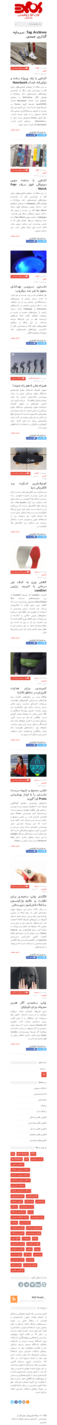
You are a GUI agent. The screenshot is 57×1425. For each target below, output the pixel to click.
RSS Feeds (37, 1297)
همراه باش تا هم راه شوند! (29, 386)
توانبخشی (42, 1100)
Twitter (41, 135)
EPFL (33, 1154)
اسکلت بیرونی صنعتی (20, 1175)
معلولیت (26, 1238)
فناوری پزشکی (17, 1233)
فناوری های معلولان (19, 993)
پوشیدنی (37, 1254)
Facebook (30, 135)
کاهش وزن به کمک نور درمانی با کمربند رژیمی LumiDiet (28, 587)
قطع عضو (15, 1238)
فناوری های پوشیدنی (19, 473)
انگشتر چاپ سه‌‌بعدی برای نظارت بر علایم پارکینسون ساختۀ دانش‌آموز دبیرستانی (28, 901)
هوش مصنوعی (18, 1244)
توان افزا (29, 1201)
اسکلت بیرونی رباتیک (20, 1170)
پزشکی (28, 1254)
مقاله (35, 1238)
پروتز (37, 1249)
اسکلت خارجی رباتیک (21, 1191)
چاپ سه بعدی (17, 1260)
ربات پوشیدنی (37, 1217)
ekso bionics (23, 1154)
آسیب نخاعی (36, 1159)
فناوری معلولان (18, 1228)
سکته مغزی (25, 1223)
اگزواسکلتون (32, 1196)
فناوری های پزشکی (19, 886)
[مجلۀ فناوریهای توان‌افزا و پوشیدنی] (28, 18)
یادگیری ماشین (17, 1270)
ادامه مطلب (15, 130)
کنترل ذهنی (16, 1265)
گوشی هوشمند (30, 1265)
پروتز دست (16, 1254)
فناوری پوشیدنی (33, 1233)
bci (13, 1154)
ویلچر (29, 1249)
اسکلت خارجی (18, 1185)
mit (26, 1159)
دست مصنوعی (26, 1207)
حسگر (14, 1207)
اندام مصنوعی (40, 1094)
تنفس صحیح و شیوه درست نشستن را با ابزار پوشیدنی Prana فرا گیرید (28, 795)
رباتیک (43, 1105)
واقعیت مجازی (17, 1249)
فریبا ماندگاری (33, 378)
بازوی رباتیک (17, 1201)
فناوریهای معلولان (34, 1228)
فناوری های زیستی (38, 1129)
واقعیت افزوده (33, 1244)
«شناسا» (37, 1361)
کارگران (30, 1260)
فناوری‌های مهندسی (19, 68)
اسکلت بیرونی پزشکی (21, 1180)
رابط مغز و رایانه (18, 1212)
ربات (30, 1212)
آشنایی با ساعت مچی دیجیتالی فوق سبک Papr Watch (28, 185)
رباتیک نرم (41, 1111)
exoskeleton (17, 1159)
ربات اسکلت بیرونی (20, 1217)
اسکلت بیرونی (17, 378)
